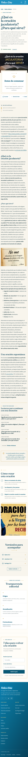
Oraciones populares (5, 710)
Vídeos (2, 726)
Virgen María (18, 713)
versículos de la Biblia (21, 150)
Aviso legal (3, 754)
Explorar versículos (13, 569)
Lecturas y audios (5, 728)
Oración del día (4, 705)
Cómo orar (3, 713)
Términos (18, 754)
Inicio (2, 9)
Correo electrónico (7, 664)
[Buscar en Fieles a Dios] (21, 2)
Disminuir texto (16, 96)
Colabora (3, 741)
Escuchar (6, 96)
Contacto (3, 743)
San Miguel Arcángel (19, 710)
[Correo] (11, 698)
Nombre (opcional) (7, 656)
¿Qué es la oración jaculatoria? (9, 108)
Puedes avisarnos (7, 624)
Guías (2, 720)
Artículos (3, 723)
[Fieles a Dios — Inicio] (6, 2)
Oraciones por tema (5, 708)
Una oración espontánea (8, 110)
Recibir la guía (14, 671)
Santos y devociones (20, 705)
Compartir (14, 49)
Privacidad (8, 754)
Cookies (13, 754)
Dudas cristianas (8, 9)
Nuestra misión (4, 738)
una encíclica (9, 374)
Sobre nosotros (4, 735)
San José (17, 708)
